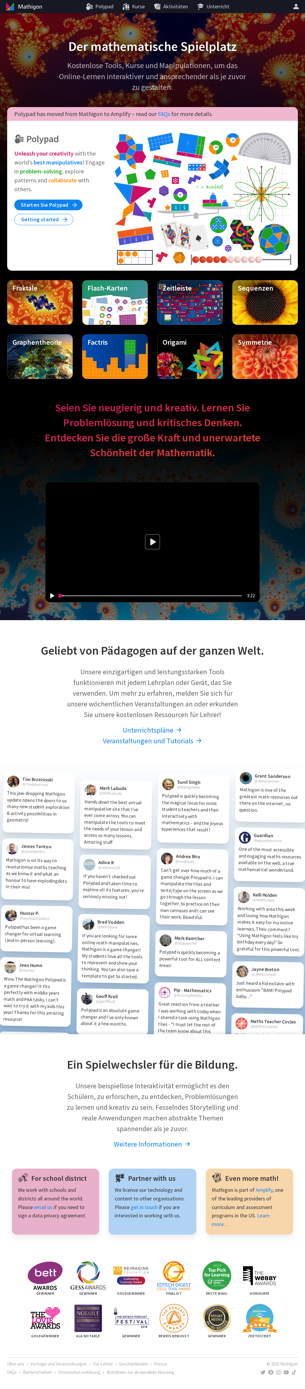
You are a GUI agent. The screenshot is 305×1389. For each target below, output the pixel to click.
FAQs (164, 113)
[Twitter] (263, 1372)
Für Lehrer (103, 1364)
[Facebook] (271, 1372)
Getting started (40, 219)
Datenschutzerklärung (79, 1372)
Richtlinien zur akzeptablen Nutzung (140, 1372)
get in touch (144, 1207)
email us (43, 1207)
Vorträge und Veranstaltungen (58, 1364)
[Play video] (51, 595)
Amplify (264, 1189)
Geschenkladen (133, 1364)
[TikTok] (294, 1372)
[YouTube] (286, 1372)
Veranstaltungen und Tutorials (149, 740)
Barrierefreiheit (37, 1372)
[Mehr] (297, 6)
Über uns (15, 1364)
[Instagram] (278, 1372)
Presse (160, 1364)
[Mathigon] (23, 6)
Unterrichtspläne (149, 730)
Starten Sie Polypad (45, 204)
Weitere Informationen (148, 1144)
